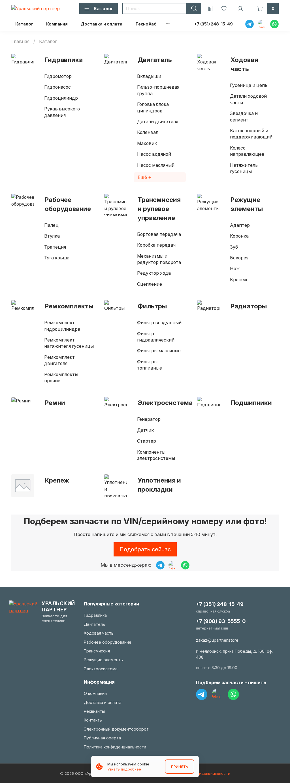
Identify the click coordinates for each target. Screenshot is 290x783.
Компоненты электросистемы (156, 455)
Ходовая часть (244, 64)
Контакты (93, 720)
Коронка (239, 236)
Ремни (55, 402)
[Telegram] (201, 694)
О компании (95, 693)
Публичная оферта (102, 737)
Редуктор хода (154, 273)
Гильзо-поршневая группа (158, 90)
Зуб (234, 247)
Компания (57, 24)
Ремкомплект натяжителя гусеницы (69, 343)
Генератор (149, 419)
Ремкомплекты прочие (61, 377)
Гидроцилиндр (61, 98)
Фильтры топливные (149, 365)
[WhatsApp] (233, 694)
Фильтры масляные (159, 350)
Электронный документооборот (116, 729)
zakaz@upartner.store (217, 640)
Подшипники (251, 402)
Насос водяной (154, 154)
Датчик (145, 430)
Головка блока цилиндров (153, 107)
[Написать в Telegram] (160, 565)
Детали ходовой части (248, 99)
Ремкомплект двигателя (59, 360)
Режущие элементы (247, 204)
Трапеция (55, 247)
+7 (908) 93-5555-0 (221, 621)
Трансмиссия (97, 650)
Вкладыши (149, 76)
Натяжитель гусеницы (244, 168)
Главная (20, 41)
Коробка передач (156, 245)
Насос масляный (155, 165)
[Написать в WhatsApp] (185, 565)
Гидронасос (57, 87)
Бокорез (239, 258)
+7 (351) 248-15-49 (213, 24)
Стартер (146, 441)
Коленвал (147, 132)
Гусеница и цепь (248, 85)
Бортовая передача (159, 234)
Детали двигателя (157, 121)
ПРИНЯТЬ (179, 766)
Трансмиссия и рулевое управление (159, 208)
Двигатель (155, 59)
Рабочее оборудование (68, 204)
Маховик (147, 143)
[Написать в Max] (173, 565)
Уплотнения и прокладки (159, 484)
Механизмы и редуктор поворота (159, 259)
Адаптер (240, 225)
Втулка (52, 236)
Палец (51, 225)
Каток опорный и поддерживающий (251, 134)
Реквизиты (94, 711)
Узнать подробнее (124, 769)
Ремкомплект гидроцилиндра (62, 326)
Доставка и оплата (101, 24)
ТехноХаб (146, 24)
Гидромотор (58, 76)
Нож (235, 268)
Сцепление (149, 284)
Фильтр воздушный (159, 322)
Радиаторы (249, 306)
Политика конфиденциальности (115, 746)
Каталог (24, 24)
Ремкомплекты (69, 306)
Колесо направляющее (247, 151)
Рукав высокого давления (62, 112)
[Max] (217, 694)
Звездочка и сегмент (244, 116)
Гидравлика (64, 59)
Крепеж (239, 279)
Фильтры (152, 306)
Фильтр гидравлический (155, 337)
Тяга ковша (56, 258)
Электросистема (165, 402)
